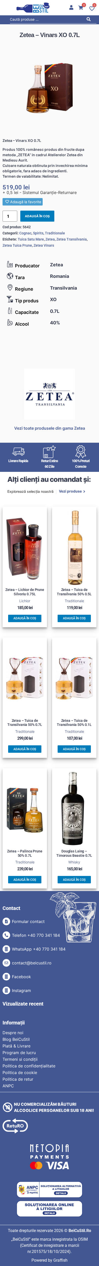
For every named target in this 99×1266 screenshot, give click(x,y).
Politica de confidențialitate (29, 1065)
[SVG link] (33, 8)
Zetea (56, 264)
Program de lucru (19, 1052)
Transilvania (63, 288)
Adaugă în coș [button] (24, 618)
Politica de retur (18, 1079)
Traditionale (55, 233)
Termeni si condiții (20, 1059)
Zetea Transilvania (71, 239)
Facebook (21, 976)
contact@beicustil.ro (32, 962)
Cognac (25, 233)
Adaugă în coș (37, 216)
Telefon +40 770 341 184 (36, 935)
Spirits (38, 233)
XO (53, 299)
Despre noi (13, 1032)
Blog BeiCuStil (16, 1039)
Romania (59, 276)
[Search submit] (90, 20)
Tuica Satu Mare (31, 239)
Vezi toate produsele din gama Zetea (49, 428)
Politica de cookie (20, 1072)
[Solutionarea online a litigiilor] (49, 1208)
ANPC (8, 1085)
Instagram (21, 990)
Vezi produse (70, 491)
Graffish (60, 1260)
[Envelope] (6, 963)
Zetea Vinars (44, 245)
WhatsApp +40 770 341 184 (38, 949)
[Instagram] (6, 990)
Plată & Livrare (16, 1045)
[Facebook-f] (6, 976)
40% (55, 322)
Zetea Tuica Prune (17, 245)
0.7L (54, 311)
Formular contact (28, 921)
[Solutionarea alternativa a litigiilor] (49, 1189)
